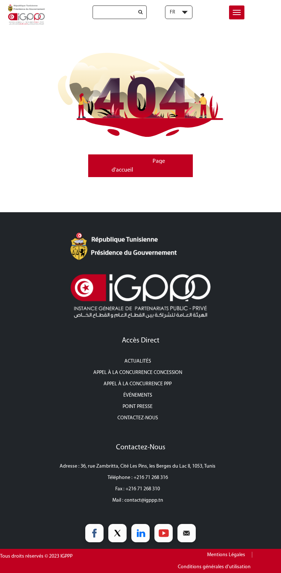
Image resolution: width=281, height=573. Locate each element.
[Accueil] (25, 14)
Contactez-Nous (137, 418)
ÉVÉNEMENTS (137, 395)
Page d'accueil (138, 165)
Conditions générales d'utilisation (214, 567)
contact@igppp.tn (143, 500)
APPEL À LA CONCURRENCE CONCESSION (137, 372)
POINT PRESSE (138, 406)
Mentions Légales (226, 555)
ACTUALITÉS (137, 361)
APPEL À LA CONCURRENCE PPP (138, 384)
